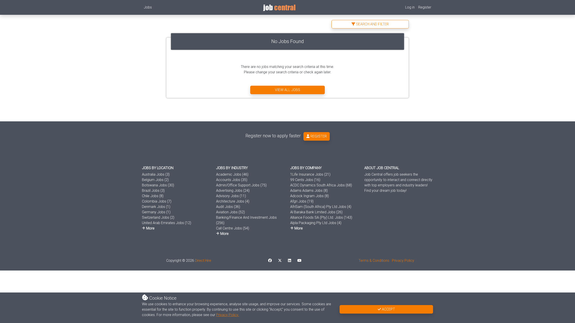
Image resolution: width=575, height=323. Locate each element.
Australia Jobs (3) (156, 174)
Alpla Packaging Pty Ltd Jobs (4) (315, 223)
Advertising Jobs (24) (233, 190)
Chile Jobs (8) (153, 196)
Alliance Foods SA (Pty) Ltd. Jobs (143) (321, 217)
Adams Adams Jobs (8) (309, 190)
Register (424, 7)
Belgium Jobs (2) (155, 180)
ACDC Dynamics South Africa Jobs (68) (321, 185)
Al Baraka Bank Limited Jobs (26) (316, 212)
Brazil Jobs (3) (153, 190)
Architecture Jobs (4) (232, 201)
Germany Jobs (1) (156, 212)
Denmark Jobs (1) (156, 207)
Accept (388, 309)
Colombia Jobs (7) (156, 201)
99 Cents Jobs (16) (305, 180)
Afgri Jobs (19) (302, 201)
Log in (410, 7)
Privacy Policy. (227, 315)
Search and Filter (372, 24)
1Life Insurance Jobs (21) (310, 174)
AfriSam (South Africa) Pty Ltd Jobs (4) (320, 207)
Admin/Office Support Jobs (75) (241, 185)
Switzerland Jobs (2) (158, 217)
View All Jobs (287, 90)
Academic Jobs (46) (232, 174)
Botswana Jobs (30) (158, 185)
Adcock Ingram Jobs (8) (309, 196)
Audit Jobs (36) (228, 207)
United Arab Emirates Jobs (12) (166, 223)
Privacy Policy (403, 260)
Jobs (148, 7)
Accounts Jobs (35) (231, 180)
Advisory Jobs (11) (231, 196)
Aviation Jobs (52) (230, 212)
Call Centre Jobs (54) (232, 228)
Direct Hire (203, 260)
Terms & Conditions (374, 260)
